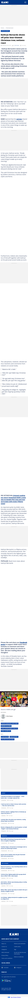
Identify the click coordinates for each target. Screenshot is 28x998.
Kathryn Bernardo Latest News (9, 723)
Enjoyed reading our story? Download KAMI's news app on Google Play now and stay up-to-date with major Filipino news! (13, 499)
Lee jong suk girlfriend (7, 739)
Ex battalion (4, 736)
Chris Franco (16, 45)
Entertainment (9, 28)
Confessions (3, 800)
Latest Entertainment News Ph (9, 728)
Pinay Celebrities (5, 730)
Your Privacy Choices (16, 997)
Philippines (3, 831)
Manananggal (14, 736)
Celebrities (3, 815)
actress (19, 119)
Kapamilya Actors (6, 726)
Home (2, 28)
